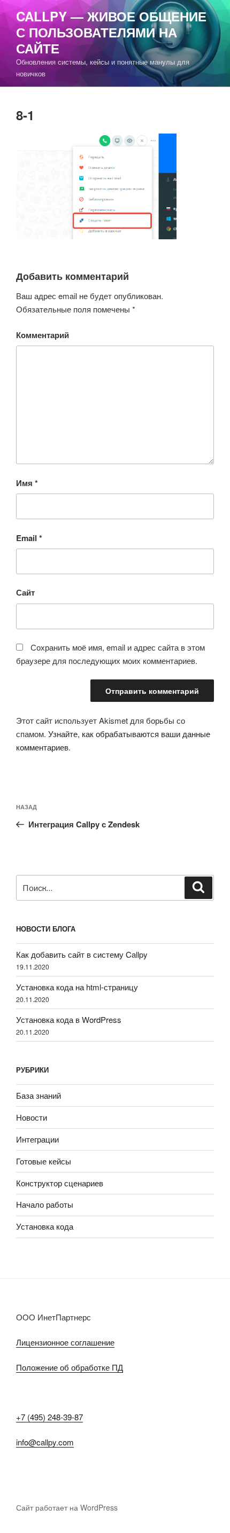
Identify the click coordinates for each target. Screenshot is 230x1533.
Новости (31, 1117)
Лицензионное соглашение (65, 1342)
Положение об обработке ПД (69, 1367)
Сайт (25, 592)
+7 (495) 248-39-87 (49, 1416)
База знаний (38, 1095)
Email (29, 538)
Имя (27, 483)
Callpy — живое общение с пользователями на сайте (111, 32)
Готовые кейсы (43, 1161)
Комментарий (42, 335)
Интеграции (37, 1139)
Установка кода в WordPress (68, 1019)
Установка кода (44, 1226)
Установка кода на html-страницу (77, 986)
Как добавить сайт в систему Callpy (82, 954)
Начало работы (44, 1204)
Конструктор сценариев (59, 1182)
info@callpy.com (45, 1442)
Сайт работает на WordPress (67, 1507)
